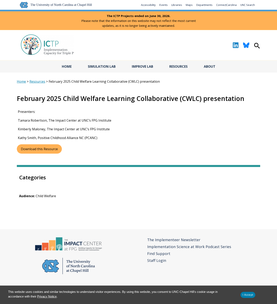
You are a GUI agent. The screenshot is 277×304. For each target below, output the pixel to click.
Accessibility (148, 5)
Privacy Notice (47, 296)
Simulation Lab (102, 66)
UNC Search (247, 5)
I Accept (248, 294)
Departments (204, 5)
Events (163, 5)
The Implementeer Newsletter (173, 239)
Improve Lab (142, 66)
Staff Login (156, 260)
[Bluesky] (246, 45)
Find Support (158, 253)
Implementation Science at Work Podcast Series (189, 246)
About (209, 66)
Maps (189, 5)
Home (67, 66)
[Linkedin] (235, 45)
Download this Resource (39, 149)
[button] (257, 46)
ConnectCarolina (226, 5)
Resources (178, 66)
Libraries (176, 5)
